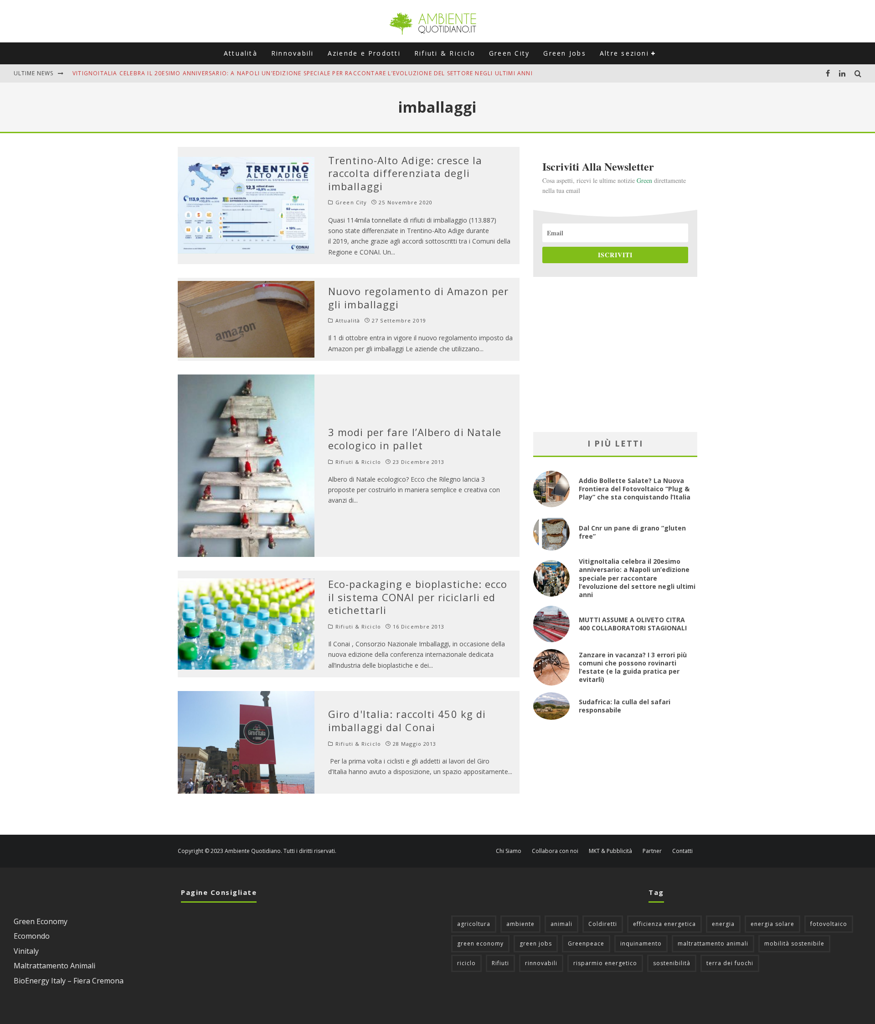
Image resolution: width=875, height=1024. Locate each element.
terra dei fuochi (729, 963)
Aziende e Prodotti (364, 53)
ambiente (520, 924)
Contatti (682, 851)
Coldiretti (602, 924)
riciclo (466, 963)
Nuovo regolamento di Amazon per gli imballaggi (418, 297)
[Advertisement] (615, 354)
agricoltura (473, 924)
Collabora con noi (555, 851)
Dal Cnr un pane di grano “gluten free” (632, 532)
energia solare (772, 924)
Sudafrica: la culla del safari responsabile (624, 705)
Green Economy (40, 921)
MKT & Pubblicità (610, 851)
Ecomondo (32, 936)
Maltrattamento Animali (54, 966)
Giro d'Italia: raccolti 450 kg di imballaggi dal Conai (407, 720)
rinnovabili (541, 963)
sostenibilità (671, 963)
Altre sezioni (624, 53)
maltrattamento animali (713, 943)
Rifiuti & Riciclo (444, 53)
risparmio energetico (605, 963)
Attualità (240, 53)
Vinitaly (26, 951)
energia (723, 924)
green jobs (536, 943)
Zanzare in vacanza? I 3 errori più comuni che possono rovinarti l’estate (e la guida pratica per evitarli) (633, 667)
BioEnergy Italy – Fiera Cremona (69, 981)
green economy (480, 943)
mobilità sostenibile (794, 943)
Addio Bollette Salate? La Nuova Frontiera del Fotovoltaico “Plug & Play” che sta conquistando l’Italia (634, 488)
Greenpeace (586, 943)
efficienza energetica (664, 924)
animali (561, 924)
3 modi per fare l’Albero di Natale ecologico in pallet (414, 438)
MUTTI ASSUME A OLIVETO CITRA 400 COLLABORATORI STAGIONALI (633, 623)
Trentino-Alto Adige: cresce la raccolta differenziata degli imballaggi (405, 173)
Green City (509, 53)
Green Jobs (564, 53)
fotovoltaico (828, 924)
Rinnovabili (292, 53)
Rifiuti (500, 963)
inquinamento (641, 943)
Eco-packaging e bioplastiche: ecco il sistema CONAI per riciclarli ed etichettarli (417, 597)
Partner (652, 851)
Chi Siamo (508, 851)
